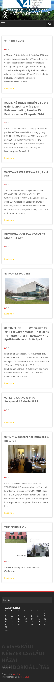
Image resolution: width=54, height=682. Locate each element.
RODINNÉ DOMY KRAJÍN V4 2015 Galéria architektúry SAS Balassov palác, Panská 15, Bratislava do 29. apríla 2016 (26, 108)
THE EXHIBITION (15, 527)
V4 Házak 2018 (14, 41)
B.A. (7, 49)
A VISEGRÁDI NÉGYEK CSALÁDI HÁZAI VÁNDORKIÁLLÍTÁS (26, 13)
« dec (7, 630)
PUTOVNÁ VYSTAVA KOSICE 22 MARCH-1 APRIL (24, 236)
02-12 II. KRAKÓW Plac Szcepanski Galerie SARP (21, 399)
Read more (9, 88)
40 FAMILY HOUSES (17, 273)
